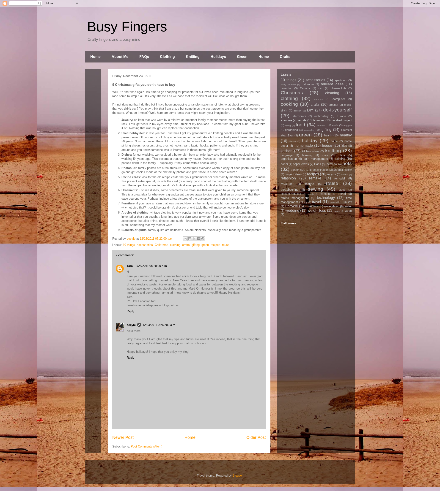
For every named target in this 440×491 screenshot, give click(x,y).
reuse (225, 245)
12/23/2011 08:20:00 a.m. (151, 266)
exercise (286, 120)
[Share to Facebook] (198, 238)
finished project (342, 120)
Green (242, 57)
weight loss (317, 210)
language (287, 155)
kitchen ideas (310, 151)
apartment (341, 80)
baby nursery (288, 84)
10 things (129, 245)
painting (340, 158)
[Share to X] (194, 238)
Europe (341, 116)
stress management (295, 198)
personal (332, 164)
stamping (325, 193)
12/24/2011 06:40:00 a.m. (159, 325)
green (205, 245)
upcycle (291, 206)
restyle (309, 184)
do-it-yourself (337, 109)
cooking (289, 104)
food (300, 124)
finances (318, 120)
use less (313, 206)
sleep (342, 189)
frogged (348, 125)
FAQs (144, 57)
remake (315, 178)
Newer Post (123, 437)
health (328, 135)
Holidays (218, 57)
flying (288, 125)
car (320, 88)
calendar (286, 88)
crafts (186, 245)
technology (326, 198)
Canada (305, 88)
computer (339, 99)
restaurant (287, 183)
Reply (130, 311)
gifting (196, 245)
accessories (145, 245)
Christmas (161, 245)
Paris (317, 164)
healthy (346, 135)
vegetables (331, 206)
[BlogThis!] (189, 238)
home (334, 141)
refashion (288, 178)
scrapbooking (289, 189)
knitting (333, 150)
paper (284, 164)
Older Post (256, 437)
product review (342, 169)
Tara (130, 266)
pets (347, 163)
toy (305, 202)
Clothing (167, 57)
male (325, 155)
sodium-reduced (291, 193)
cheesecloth (338, 88)
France (321, 125)
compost (318, 99)
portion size (298, 169)
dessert (297, 110)
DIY (310, 110)
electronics (299, 116)
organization (289, 158)
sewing (315, 189)
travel (316, 202)
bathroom (308, 84)
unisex (348, 202)
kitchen (286, 151)
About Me (120, 57)
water (348, 206)
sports (311, 194)
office (341, 155)
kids (344, 145)
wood (348, 210)
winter (337, 211)
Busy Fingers (127, 26)
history (292, 141)
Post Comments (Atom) (146, 446)
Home (95, 57)
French (333, 125)
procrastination (319, 169)
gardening (291, 129)
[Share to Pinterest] (203, 238)
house (327, 145)
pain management (316, 158)
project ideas (293, 174)
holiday (310, 140)
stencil (342, 193)
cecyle (131, 325)
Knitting (193, 57)
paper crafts (301, 164)
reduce (344, 174)
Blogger (237, 475)
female (301, 120)
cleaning (332, 93)
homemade (303, 145)
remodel (339, 178)
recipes (215, 245)
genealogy (310, 130)
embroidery (321, 116)
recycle (331, 174)
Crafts (285, 57)
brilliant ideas (332, 84)
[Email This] (185, 238)
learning (307, 155)
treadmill (334, 202)
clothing (175, 245)
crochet (333, 104)
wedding (292, 210)
